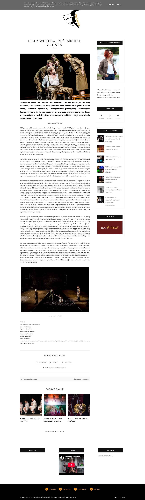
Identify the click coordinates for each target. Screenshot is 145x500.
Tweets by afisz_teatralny (105, 455)
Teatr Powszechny (54, 368)
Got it (119, 5)
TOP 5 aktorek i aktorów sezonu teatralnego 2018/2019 (112, 179)
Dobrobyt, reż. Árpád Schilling (30, 420)
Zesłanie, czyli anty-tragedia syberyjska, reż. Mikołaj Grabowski (114, 139)
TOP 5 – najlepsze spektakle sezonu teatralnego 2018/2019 (113, 169)
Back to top (119, 497)
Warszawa (63, 368)
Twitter (55, 362)
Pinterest (68, 362)
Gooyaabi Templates (57, 497)
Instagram (109, 118)
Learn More (111, 5)
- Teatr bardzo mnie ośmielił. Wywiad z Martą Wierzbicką (113, 189)
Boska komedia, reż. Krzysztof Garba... (53, 420)
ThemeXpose (37, 497)
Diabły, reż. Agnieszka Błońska (78, 420)
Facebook (42, 362)
